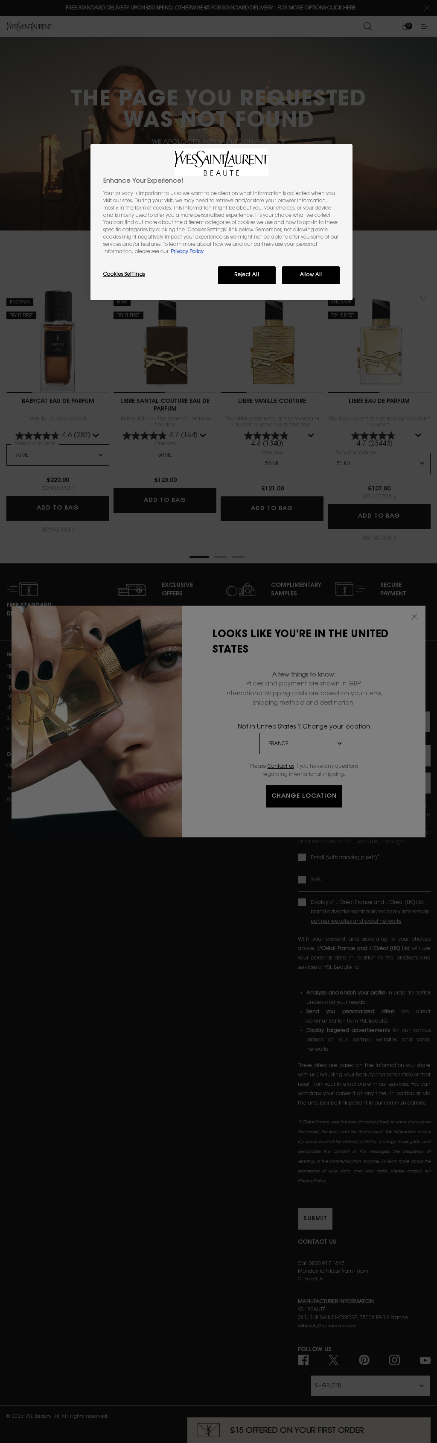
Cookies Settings (124, 274)
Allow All (311, 275)
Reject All (246, 275)
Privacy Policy (187, 252)
